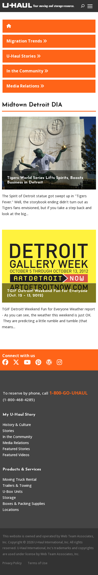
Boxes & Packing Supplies (24, 503)
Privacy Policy (12, 563)
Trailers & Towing (17, 485)
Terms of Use (37, 563)
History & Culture (17, 424)
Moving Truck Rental (19, 479)
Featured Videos (16, 454)
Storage (9, 497)
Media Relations (16, 442)
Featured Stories (16, 448)
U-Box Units (13, 491)
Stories (8, 430)
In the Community (17, 436)
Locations (11, 509)
